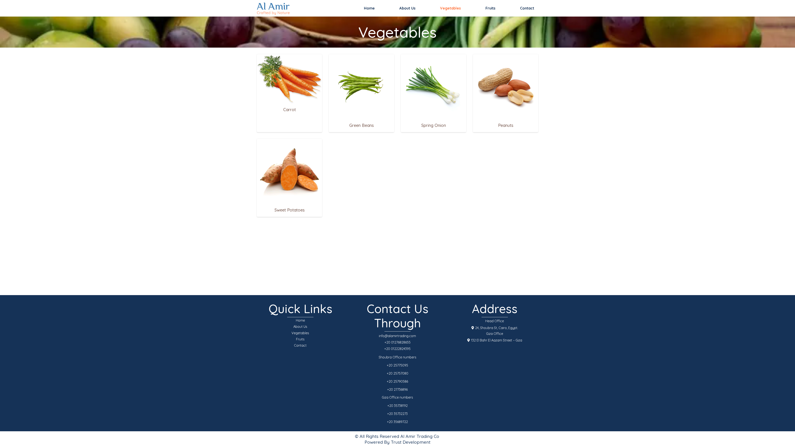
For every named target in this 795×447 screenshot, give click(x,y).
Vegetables (300, 333)
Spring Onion (433, 125)
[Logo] (273, 8)
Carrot (289, 109)
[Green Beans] (361, 57)
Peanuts (505, 125)
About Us (300, 326)
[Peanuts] (505, 57)
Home (300, 320)
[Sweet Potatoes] (289, 142)
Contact (300, 345)
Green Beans (361, 125)
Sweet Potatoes (290, 210)
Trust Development (410, 442)
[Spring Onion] (433, 57)
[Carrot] (289, 57)
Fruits (300, 339)
